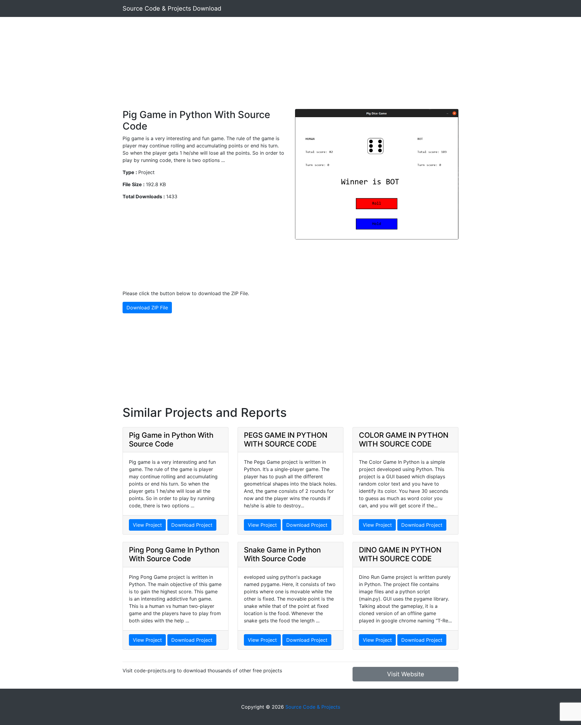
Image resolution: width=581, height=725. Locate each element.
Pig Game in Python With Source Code (171, 439)
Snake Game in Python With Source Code (282, 554)
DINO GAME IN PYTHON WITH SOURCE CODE (400, 554)
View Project (147, 525)
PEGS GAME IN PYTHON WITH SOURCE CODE (285, 439)
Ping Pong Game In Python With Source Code (174, 554)
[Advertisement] (290, 66)
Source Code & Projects (312, 707)
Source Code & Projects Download (172, 8)
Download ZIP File (147, 308)
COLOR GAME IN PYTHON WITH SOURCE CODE (403, 439)
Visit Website (405, 674)
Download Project (191, 525)
